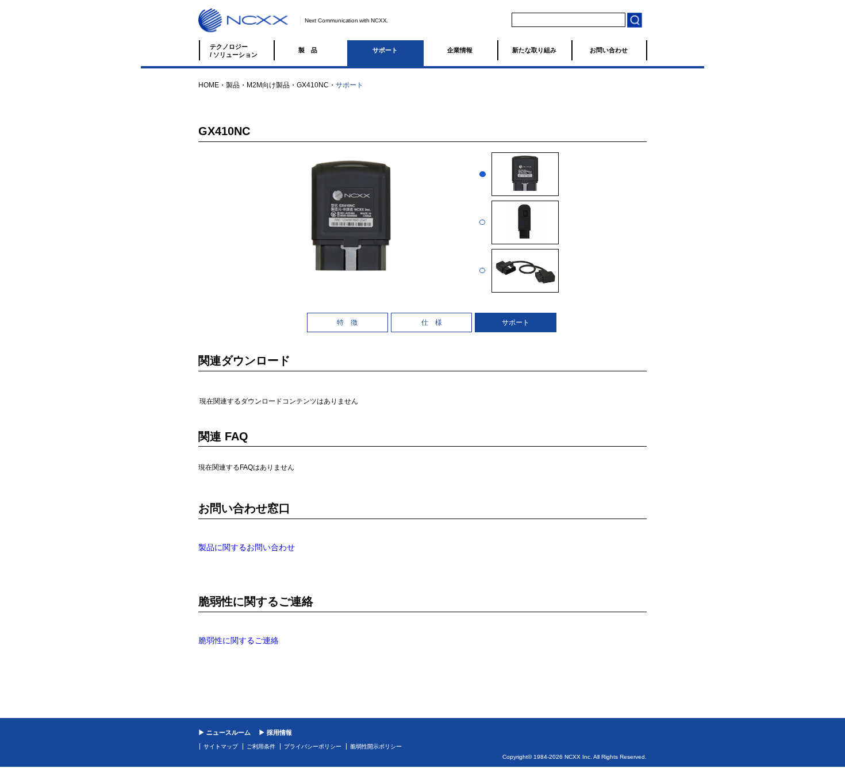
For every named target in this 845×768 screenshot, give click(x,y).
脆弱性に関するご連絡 (238, 640)
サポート (385, 50)
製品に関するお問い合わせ (246, 547)
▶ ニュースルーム (224, 732)
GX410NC (313, 85)
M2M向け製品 (268, 85)
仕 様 (431, 322)
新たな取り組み (534, 50)
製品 (311, 50)
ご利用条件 (261, 746)
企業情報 (460, 50)
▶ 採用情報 (275, 732)
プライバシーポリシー (312, 746)
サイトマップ (220, 746)
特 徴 (347, 322)
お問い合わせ (609, 50)
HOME (208, 85)
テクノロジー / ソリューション (234, 50)
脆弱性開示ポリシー (376, 746)
